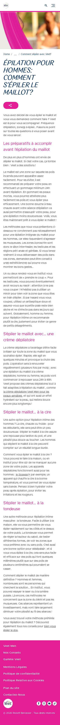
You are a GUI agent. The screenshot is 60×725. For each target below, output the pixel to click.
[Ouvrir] (46, 6)
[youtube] (49, 703)
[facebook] (39, 703)
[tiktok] (55, 703)
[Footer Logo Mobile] (8, 703)
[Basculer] (53, 5)
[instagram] (44, 703)
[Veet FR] (9, 5)
